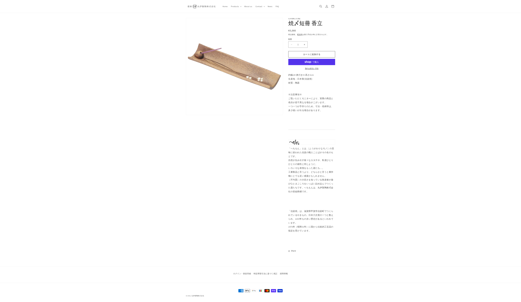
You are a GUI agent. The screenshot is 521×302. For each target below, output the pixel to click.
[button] (236, 6)
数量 (290, 39)
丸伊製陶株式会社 (197, 296)
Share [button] (293, 251)
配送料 (299, 34)
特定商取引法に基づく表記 (265, 273)
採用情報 (284, 273)
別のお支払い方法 (312, 68)
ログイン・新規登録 (242, 273)
